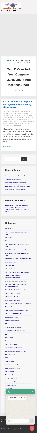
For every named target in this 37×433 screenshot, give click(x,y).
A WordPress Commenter (11, 205)
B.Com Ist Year (9, 307)
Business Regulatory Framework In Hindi (15, 351)
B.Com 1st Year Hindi (10, 262)
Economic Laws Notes (11, 381)
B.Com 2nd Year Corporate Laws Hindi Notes (17, 269)
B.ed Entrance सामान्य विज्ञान (12, 320)
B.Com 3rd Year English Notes (13, 293)
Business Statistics (10, 354)
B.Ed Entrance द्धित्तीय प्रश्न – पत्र (13, 313)
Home (9, 60)
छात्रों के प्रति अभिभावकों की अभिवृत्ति (13, 179)
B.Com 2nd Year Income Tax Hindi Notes (16, 281)
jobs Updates (8, 388)
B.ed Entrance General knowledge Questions (17, 310)
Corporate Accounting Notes (12, 368)
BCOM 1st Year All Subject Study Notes (15, 330)
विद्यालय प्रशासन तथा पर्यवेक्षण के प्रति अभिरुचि (15, 176)
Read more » (7, 146)
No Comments (28, 115)
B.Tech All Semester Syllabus (13, 327)
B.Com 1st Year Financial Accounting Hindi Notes (18, 258)
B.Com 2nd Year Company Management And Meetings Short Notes (18, 104)
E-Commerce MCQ (10, 371)
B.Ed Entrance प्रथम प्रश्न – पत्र (13, 317)
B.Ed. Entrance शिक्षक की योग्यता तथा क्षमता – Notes (17, 186)
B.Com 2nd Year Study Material (12, 125)
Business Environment (11, 344)
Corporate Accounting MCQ (12, 364)
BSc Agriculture (9, 337)
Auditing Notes (9, 237)
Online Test (4, 420)
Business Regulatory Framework (13, 347)
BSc (6, 334)
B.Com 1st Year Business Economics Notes (16, 250)
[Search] (24, 159)
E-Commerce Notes (10, 375)
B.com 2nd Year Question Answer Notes (20, 123)
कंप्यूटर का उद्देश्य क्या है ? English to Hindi (15, 189)
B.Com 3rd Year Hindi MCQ (12, 296)
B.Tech (7, 324)
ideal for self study (9, 10)
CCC (6, 358)
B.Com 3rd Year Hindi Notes (12, 300)
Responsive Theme (28, 428)
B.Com (10, 113)
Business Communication (11, 341)
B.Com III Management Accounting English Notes (18, 303)
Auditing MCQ (8, 228)
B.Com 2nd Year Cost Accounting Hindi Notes (17, 272)
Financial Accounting (10, 385)
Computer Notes (9, 361)
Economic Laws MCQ (11, 378)
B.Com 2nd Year (17, 113)
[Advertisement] (18, 33)
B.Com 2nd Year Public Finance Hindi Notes (16, 290)
